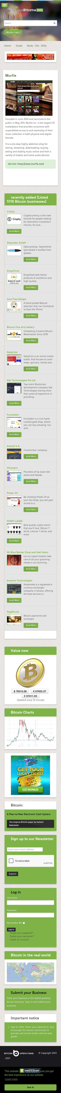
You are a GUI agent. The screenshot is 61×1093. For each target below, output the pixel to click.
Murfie (10, 75)
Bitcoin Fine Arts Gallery (20, 327)
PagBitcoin (13, 611)
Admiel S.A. (13, 446)
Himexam (12, 468)
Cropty (11, 211)
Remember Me (14, 923)
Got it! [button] (30, 1087)
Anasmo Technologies (19, 580)
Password (11, 910)
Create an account (19, 939)
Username (12, 898)
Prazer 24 (12, 493)
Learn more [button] (11, 1079)
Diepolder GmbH (16, 242)
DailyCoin (12, 352)
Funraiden (13, 414)
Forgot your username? (21, 936)
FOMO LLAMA (15, 521)
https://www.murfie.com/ (30, 164)
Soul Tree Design (16, 299)
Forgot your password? (21, 933)
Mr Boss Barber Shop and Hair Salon (27, 552)
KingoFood (13, 270)
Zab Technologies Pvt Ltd (21, 380)
